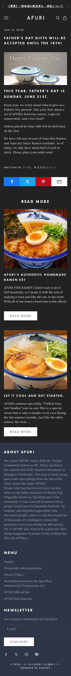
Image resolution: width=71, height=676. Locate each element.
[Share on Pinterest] (43, 181)
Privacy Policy (13, 574)
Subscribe (19, 642)
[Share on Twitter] (27, 181)
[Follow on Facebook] (6, 654)
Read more (21, 316)
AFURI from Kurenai (18, 598)
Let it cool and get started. (34, 396)
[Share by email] (59, 181)
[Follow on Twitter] (16, 654)
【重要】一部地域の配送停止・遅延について (35, 6)
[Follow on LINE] (37, 654)
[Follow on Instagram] (26, 654)
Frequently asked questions (23, 568)
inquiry (9, 561)
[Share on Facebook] (12, 181)
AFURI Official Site (17, 592)
